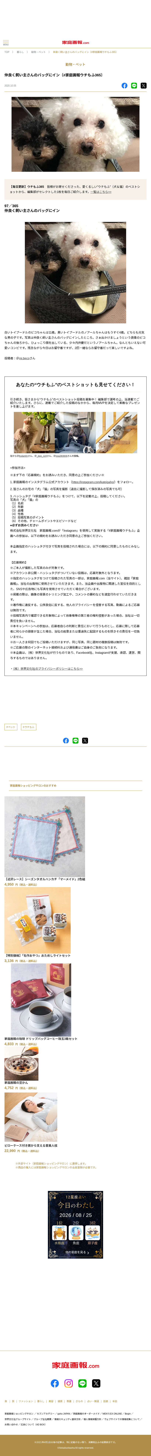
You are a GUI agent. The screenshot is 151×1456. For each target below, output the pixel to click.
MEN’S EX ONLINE (112, 1413)
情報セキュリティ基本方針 (67, 1419)
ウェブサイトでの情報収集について (122, 1419)
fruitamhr (23, 456)
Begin (128, 1413)
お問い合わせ (11, 1424)
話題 (105, 1401)
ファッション (26, 1401)
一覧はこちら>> (100, 192)
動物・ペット (38, 52)
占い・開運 (93, 1401)
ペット (11, 727)
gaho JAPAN (63, 1413)
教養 (69, 1401)
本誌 (114, 1401)
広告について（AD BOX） (34, 1424)
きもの (79, 1401)
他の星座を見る (75, 1252)
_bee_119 (42, 456)
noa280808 (61, 456)
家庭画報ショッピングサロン (19, 1413)
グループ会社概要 (42, 1419)
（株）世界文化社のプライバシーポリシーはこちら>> (48, 668)
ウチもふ (29, 727)
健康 (60, 1401)
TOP (6, 52)
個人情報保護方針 (92, 1419)
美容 (51, 1401)
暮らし (20, 52)
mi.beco (24, 358)
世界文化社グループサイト (18, 1419)
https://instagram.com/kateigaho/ (93, 482)
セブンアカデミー (46, 1413)
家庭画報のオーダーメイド (86, 1413)
